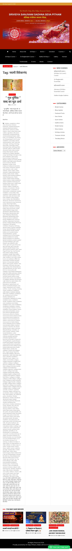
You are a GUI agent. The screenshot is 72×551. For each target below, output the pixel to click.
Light (4, 281)
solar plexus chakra (8, 426)
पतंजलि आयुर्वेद (6, 484)
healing (11, 252)
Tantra (11, 451)
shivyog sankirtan (7, 408)
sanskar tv (10, 389)
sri (14, 430)
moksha (18, 306)
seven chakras (9, 394)
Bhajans (5, 159)
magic (4, 287)
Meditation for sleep (16, 298)
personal (5, 339)
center (9, 170)
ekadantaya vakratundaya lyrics (11, 211)
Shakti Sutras (59, 126)
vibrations (18, 468)
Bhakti (19, 159)
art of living (17, 137)
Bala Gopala (10, 151)
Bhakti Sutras (59, 107)
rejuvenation (6, 355)
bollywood (5, 166)
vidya (4, 470)
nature (13, 328)
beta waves (15, 156)
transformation (6, 463)
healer (7, 252)
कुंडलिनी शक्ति (14, 478)
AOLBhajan (11, 137)
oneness (13, 331)
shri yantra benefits (14, 411)
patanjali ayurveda (12, 336)
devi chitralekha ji (15, 199)
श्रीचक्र (15, 492)
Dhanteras (5, 205)
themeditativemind (15, 456)
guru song (13, 246)
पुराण (16, 484)
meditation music (7, 300)
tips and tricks (10, 459)
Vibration (13, 468)
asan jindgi (12, 140)
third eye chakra (7, 457)
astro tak (17, 142)
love (19, 285)
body (14, 164)
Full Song (17, 225)
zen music (12, 476)
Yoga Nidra (6, 475)
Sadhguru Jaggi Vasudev (9, 382)
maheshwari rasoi (11, 287)
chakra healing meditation (14, 175)
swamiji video (11, 449)
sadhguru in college (15, 377)
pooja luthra (11, 339)
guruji (4, 249)
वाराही (14, 489)
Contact (50, 61)
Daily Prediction (13, 194)
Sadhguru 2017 (11, 364)
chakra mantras (7, 180)
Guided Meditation (7, 233)
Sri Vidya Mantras (14, 443)
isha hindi (11, 265)
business (8, 169)
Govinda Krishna (13, 232)
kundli (4, 277)
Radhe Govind (17, 345)
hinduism (8, 257)
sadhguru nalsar (7, 386)
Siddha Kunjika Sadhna (61, 88)
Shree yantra (16, 410)
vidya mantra (9, 470)
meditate (12, 292)
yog (15, 473)
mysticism (5, 326)
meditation (11, 293)
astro (13, 142)
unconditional (14, 465)
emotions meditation (12, 218)
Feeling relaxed (11, 222)
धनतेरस (15, 482)
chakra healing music (8, 177)
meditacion (10, 290)
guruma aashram (10, 249)
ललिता (10, 489)
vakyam (15, 467)
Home (14, 51)
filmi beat (18, 222)
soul (19, 426)
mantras (5, 289)
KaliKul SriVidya (44, 56)
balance (16, 151)
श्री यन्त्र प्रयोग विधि (16, 490)
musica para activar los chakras (11, 314)
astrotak (5, 148)
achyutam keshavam (14, 126)
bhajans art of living (13, 159)
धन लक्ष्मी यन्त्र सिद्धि (10, 482)
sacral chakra (10, 359)
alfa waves (16, 132)
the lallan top (6, 456)
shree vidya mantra (8, 410)
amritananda (6, 134)
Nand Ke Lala (11, 326)
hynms (4, 262)
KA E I (19, 268)
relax (11, 355)
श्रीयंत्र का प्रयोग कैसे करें (8, 493)
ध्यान (19, 482)
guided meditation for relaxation (11, 238)
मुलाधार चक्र (13, 486)
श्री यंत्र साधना (8, 490)
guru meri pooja (16, 244)
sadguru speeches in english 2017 (11, 361)
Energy (4, 219)
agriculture (10, 132)
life (16, 279)
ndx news (17, 328)
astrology (11, 143)
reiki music (17, 353)
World (7, 473)
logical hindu (12, 284)
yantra (11, 473)
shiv (13, 405)
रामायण (17, 487)
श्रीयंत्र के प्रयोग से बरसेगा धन (15, 495)
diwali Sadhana (7, 210)
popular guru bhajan (8, 342)
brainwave (12, 167)
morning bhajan (7, 307)
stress (4, 448)
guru (14, 241)
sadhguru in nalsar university (13, 380)
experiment (11, 221)
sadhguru (10, 363)
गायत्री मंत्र (19, 479)
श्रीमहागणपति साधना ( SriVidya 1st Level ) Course (60, 95)
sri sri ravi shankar (16, 437)
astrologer (5, 143)
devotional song (10, 202)
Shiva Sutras (59, 129)
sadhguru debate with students (11, 372)
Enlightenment (10, 219)
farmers (5, 222)
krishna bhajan (11, 274)
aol (7, 137)
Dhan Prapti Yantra (11, 203)
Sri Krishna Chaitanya (12, 435)
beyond (5, 158)
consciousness (7, 189)
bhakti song (6, 161)
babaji (4, 151)
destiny (8, 199)
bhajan (9, 158)
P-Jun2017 (11, 334)
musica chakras (13, 309)
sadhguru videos (7, 388)
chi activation (11, 188)
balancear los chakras (8, 153)
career (15, 169)
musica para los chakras (13, 320)
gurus (17, 249)
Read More (5, 119)
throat (13, 457)
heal (4, 252)
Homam (64, 56)
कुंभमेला (19, 478)
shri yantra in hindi (12, 415)
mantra (18, 287)
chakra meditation (16, 180)
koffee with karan (12, 273)
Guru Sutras (12, 94)
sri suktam (10, 441)
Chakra (13, 170)
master (9, 289)
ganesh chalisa (7, 227)
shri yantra (5, 411)
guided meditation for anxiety (10, 236)
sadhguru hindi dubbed (9, 375)
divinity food (12, 207)
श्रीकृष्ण (11, 492)
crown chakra (12, 192)
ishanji (7, 266)
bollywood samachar (14, 166)
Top (16, 459)
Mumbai (13, 307)
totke (15, 460)
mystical (17, 325)
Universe (10, 467)
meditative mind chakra (12, 303)
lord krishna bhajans (12, 285)
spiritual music (15, 429)
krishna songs (15, 276)
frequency (11, 225)
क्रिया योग (5, 479)
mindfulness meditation (9, 306)
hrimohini (17, 260)
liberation (12, 279)
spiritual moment (7, 429)
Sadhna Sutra (59, 123)
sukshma (17, 448)
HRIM (15, 259)
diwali (17, 208)
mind (13, 304)
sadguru (16, 359)
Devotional (11, 200)
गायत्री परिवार (13, 479)
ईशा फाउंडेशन (8, 478)
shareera (9, 405)
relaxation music (7, 358)
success (12, 448)
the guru (18, 454)
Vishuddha (16, 470)
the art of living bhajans (10, 454)
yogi (10, 475)
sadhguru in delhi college (9, 378)
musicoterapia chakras (9, 325)
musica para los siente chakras (11, 322)
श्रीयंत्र (18, 492)
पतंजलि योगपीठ (12, 484)
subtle (8, 448)
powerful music (10, 344)
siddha (17, 424)
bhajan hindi (14, 158)
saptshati (16, 389)
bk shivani (9, 162)
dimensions (6, 207)
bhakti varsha (12, 161)
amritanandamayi (14, 134)
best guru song (17, 155)
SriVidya (32, 51)
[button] (59, 547)
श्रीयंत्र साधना (12, 497)
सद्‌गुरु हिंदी (15, 498)
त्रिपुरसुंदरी (11, 481)
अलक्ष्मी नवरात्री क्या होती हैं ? (11, 528)
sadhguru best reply (12, 370)
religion (14, 358)
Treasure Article (60, 135)
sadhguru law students (15, 385)
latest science (10, 277)
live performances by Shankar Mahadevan (12, 282)
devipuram (5, 200)
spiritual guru (16, 427)
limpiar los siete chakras (12, 281)
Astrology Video (16, 147)
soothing (15, 426)
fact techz (16, 221)
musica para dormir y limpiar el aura (12, 315)
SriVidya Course (10, 56)
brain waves (6, 167)
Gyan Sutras (59, 119)
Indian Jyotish (9, 263)
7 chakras (6, 123)
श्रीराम (17, 497)
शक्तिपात (17, 489)
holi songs (14, 257)
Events (33, 61)
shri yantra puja (13, 419)
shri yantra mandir (7, 418)
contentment (13, 191)
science (12, 393)
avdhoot (10, 148)
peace (15, 337)
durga (12, 210)
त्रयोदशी (7, 481)
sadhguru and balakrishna (9, 367)
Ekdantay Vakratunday (12, 214)
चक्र (4, 481)
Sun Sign (5, 449)
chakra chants (10, 173)
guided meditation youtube (10, 240)
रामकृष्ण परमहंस (12, 487)
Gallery (56, 56)
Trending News (60, 138)
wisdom (17, 471)
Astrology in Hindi (13, 145)
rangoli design (9, 352)
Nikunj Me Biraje (7, 329)
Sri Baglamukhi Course (27, 56)
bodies (11, 164)
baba (10, 150)
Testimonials (23, 61)
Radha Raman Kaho (8, 345)
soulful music (6, 427)
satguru (10, 391)
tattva (15, 451)
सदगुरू (20, 497)
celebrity (5, 170)
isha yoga (16, 265)
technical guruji (6, 452)
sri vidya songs (15, 445)
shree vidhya (15, 408)
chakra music (10, 183)
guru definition (11, 243)
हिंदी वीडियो (5, 501)
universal (5, 467)
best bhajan (10, 155)
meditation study (11, 301)
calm (12, 169)
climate (17, 188)
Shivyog (15, 407)
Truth (9, 465)
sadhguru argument (8, 369)
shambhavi (9, 396)
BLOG (42, 51)
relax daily (15, 355)
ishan (4, 266)
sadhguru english (7, 374)
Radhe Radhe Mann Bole (9, 347)
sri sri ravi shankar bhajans (10, 438)
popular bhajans (16, 341)
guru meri (9, 244)
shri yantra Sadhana (11, 422)
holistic (19, 257)
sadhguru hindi (16, 374)
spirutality (11, 430)
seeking (16, 393)
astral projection (7, 142)
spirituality (5, 430)
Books (42, 61)
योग (16, 486)
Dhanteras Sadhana (14, 205)
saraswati (5, 391)
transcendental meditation (10, 462)
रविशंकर (7, 487)
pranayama (17, 344)
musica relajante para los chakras (11, 323)
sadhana (5, 363)
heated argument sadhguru (10, 255)
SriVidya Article (60, 132)
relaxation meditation (11, 356)
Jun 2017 (15, 268)
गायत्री (8, 479)
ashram (17, 140)
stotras (17, 446)
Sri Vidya (15, 441)
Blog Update (59, 110)
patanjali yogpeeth (8, 337)
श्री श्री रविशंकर (6, 492)
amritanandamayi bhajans (9, 136)
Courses (61, 51)
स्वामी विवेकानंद (17, 500)
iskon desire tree (14, 266)
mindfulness (18, 304)
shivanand (10, 407)
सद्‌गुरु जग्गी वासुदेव (9, 498)
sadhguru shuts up (16, 386)
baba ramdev (15, 150)
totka (12, 460)
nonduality (14, 329)
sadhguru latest (12, 383)
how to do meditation (8, 259)
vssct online (6, 471)
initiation (16, 263)
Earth (16, 210)
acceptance (13, 123)
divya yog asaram (11, 208)
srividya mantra (10, 446)
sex (14, 394)
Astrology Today (7, 147)
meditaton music (7, 304)
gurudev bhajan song (12, 248)
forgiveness (6, 224)
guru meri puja (6, 246)
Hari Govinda (16, 251)
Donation (52, 51)
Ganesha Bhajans (11, 229)
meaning (14, 289)
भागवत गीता (8, 486)
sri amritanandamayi (14, 434)
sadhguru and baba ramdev (13, 366)
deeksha (8, 197)
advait (9, 131)
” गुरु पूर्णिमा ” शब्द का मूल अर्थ (12, 100)
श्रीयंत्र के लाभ (6, 497)
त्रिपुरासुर (16, 481)
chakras (10, 186)
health (10, 254)
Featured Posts (60, 113)
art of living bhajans (8, 139)
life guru (19, 279)
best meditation (7, 156)
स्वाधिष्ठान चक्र (11, 500)
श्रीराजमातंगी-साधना (59, 78)
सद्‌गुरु (4, 498)
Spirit (11, 427)
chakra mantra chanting (13, 178)
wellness (11, 471)
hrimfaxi (12, 260)
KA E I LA (5, 270)
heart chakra (16, 254)
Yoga (17, 473)
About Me (23, 51)
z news (13, 475)
